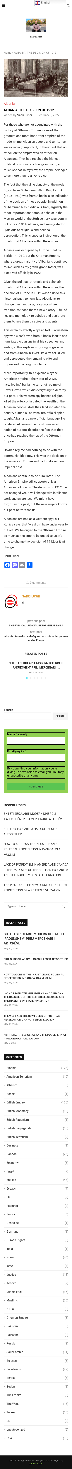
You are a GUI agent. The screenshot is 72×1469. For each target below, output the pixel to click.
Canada (37, 1154)
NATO (37, 1309)
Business (37, 1145)
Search (8, 710)
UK (37, 1421)
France (37, 1214)
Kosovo (37, 1283)
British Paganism (37, 1119)
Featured (37, 1206)
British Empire (37, 1102)
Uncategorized (37, 1429)
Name (17, 734)
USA (37, 1438)
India (37, 1249)
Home (7, 52)
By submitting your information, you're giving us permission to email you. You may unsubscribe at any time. (35, 772)
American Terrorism (37, 1076)
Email (16, 751)
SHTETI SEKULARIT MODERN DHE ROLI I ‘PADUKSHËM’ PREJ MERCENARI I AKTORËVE (34, 938)
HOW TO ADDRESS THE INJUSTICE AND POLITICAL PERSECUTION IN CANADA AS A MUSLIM (32, 849)
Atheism (37, 1085)
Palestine (37, 1335)
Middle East (37, 1292)
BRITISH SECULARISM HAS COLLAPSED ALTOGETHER (36, 959)
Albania (37, 1068)
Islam (37, 1257)
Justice (37, 1274)
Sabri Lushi (24, 115)
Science (37, 1360)
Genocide (37, 1223)
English (37, 1180)
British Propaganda (37, 1128)
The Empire (37, 1395)
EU (37, 1197)
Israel (37, 1266)
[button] (7, 670)
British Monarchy (37, 1111)
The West (37, 1404)
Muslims (37, 1300)
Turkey (37, 1412)
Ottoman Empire (37, 1317)
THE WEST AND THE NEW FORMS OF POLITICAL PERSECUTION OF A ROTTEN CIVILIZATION (32, 1017)
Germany (37, 1231)
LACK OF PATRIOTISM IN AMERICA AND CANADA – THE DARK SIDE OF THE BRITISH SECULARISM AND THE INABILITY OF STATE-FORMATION (36, 870)
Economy (37, 1163)
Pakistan (37, 1326)
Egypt (37, 1171)
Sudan (37, 1386)
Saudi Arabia (37, 1352)
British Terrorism (37, 1137)
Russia (37, 1343)
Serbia (37, 1378)
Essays (37, 1188)
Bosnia (37, 1094)
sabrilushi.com (36, 1463)
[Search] (68, 5)
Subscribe (36, 786)
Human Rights (37, 1240)
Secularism (37, 1369)
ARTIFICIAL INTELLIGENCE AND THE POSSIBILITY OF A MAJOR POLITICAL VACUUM (35, 1036)
